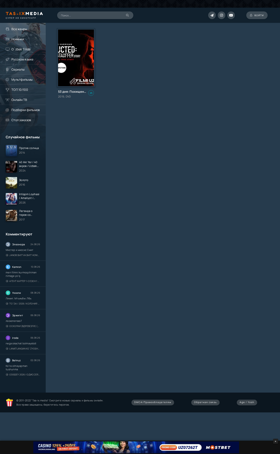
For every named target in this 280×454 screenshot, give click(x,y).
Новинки (17, 39)
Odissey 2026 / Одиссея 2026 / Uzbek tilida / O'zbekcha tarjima (24, 374)
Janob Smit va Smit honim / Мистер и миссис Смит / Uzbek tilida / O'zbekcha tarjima (24, 255)
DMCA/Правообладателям (152, 402)
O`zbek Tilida (21, 49)
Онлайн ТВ (19, 100)
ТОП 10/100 (19, 90)
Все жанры (19, 29)
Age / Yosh (247, 402)
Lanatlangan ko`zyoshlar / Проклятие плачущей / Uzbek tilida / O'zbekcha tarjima (24, 348)
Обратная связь (205, 402)
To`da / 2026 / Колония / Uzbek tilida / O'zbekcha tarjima (24, 303)
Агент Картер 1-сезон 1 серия (24, 281)
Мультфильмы (22, 79)
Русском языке (22, 59)
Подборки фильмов (25, 110)
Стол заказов (21, 120)
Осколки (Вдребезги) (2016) (24, 326)
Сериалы (18, 69)
